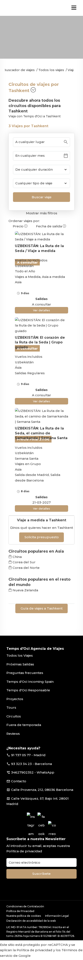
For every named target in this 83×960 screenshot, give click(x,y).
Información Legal (57, 915)
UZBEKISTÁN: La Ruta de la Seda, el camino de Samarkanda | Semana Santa (41, 433)
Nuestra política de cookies (23, 915)
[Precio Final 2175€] (41, 416)
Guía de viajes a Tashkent (42, 608)
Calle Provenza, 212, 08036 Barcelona (42, 790)
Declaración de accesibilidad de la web (31, 920)
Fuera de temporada (23, 725)
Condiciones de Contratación (25, 906)
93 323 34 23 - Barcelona (31, 764)
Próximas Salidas (20, 664)
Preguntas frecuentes (24, 673)
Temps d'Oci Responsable (28, 690)
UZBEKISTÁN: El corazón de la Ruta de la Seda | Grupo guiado (40, 342)
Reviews (13, 734)
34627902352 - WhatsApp (32, 772)
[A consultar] (41, 236)
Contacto (18, 781)
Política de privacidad (24, 851)
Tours (11, 707)
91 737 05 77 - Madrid (28, 755)
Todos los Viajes (19, 655)
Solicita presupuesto (41, 537)
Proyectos (14, 699)
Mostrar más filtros (41, 213)
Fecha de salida (49, 226)
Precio (18, 226)
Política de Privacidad (20, 911)
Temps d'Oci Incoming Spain (30, 682)
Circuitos (13, 716)
